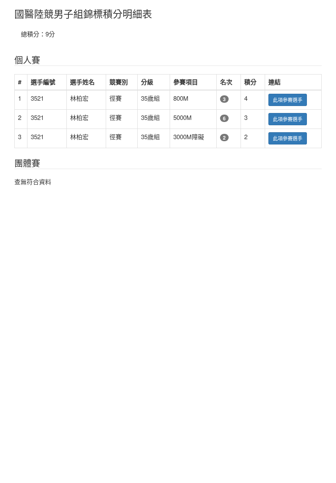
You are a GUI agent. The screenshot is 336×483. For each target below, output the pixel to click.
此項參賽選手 (287, 99)
